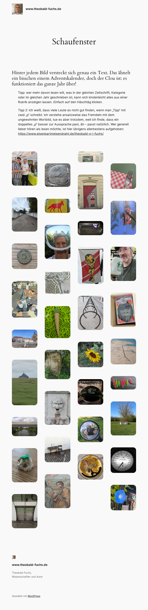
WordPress (34, 596)
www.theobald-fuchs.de (43, 9)
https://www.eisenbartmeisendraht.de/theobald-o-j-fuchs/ (61, 133)
